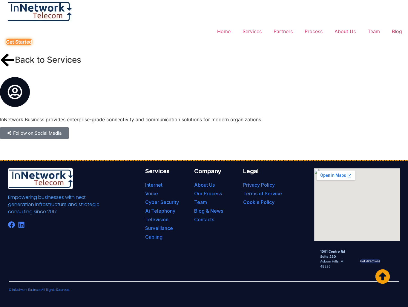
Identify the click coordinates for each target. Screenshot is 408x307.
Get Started (19, 42)
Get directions (370, 261)
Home (224, 31)
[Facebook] (11, 224)
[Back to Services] (7, 60)
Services (252, 31)
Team (374, 31)
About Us (345, 31)
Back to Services (48, 60)
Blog (397, 31)
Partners (283, 31)
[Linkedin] (21, 224)
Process (314, 31)
